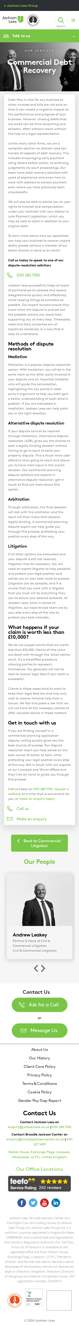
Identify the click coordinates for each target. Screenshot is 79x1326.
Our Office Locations (39, 1169)
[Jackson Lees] (12, 19)
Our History (39, 1058)
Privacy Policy (39, 1075)
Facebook (22, 1203)
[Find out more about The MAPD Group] (33, 20)
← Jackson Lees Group (21, 5)
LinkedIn (56, 1203)
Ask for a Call (44, 1004)
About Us (39, 1049)
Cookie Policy (40, 1092)
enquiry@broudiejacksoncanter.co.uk (35, 1139)
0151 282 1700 (42, 789)
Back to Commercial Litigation (41, 843)
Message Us (43, 1030)
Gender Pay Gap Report (39, 1100)
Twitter (33, 1203)
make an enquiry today (36, 799)
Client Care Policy (40, 1066)
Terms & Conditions (39, 1083)
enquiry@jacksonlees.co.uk (29, 1127)
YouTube (44, 1203)
